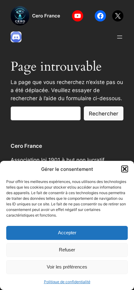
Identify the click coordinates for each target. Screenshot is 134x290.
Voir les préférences (67, 266)
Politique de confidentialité (67, 281)
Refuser (67, 249)
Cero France (46, 16)
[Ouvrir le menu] (119, 37)
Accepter (67, 232)
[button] (125, 169)
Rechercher (103, 113)
